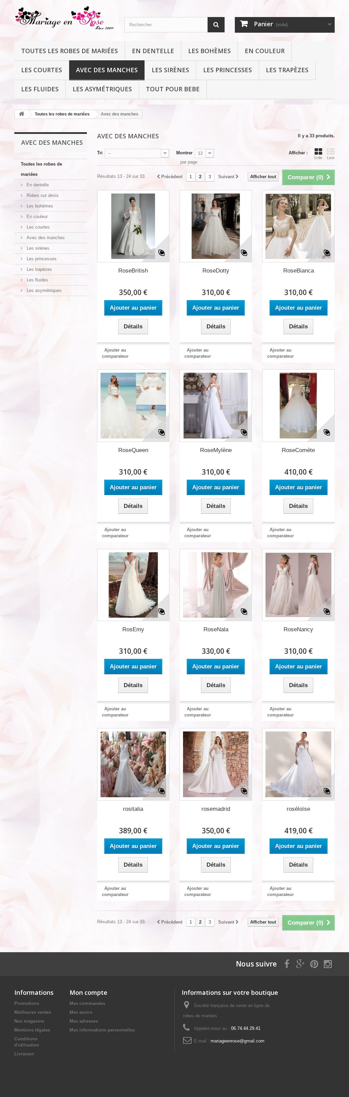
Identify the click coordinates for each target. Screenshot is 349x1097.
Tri (100, 152)
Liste (331, 158)
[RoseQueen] (133, 405)
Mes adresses (84, 1021)
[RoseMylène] (215, 405)
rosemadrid (215, 809)
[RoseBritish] (133, 226)
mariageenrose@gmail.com (237, 1041)
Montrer (184, 152)
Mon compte (88, 992)
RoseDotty (215, 270)
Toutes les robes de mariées (69, 51)
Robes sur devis (42, 195)
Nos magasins (29, 1021)
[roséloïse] (298, 764)
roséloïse (298, 809)
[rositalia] (133, 764)
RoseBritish (133, 270)
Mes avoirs (81, 1012)
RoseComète (298, 450)
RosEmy (133, 629)
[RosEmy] (133, 585)
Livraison (24, 1053)
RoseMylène (216, 450)
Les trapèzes (287, 70)
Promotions (26, 1003)
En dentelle (153, 51)
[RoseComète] (298, 405)
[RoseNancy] (298, 585)
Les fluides (40, 89)
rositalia (133, 809)
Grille (318, 158)
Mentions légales (32, 1030)
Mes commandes (87, 1003)
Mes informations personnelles (102, 1030)
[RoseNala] (215, 585)
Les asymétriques (102, 89)
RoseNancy (298, 629)
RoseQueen (133, 450)
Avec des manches (107, 70)
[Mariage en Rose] (64, 18)
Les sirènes (170, 70)
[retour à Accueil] (21, 114)
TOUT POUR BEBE (173, 89)
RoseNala (215, 629)
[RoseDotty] (215, 226)
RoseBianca (298, 270)
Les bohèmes (209, 51)
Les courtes (41, 70)
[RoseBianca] (298, 226)
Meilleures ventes (32, 1012)
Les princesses (227, 70)
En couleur (265, 51)
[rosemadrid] (215, 764)
